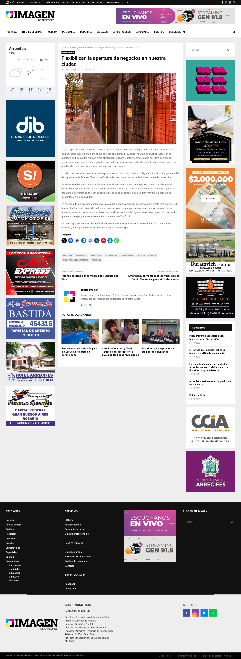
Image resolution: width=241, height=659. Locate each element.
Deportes (86, 32)
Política (52, 32)
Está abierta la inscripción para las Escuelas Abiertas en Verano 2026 (79, 351)
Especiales (142, 32)
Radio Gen (96, 260)
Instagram (70, 588)
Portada (11, 32)
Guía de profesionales (92, 2)
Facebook (70, 584)
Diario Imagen (71, 69)
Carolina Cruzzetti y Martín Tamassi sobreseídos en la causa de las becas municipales (120, 351)
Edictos (159, 32)
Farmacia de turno (75, 529)
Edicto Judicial (197, 395)
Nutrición (14, 580)
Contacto (126, 2)
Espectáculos (122, 32)
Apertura (67, 255)
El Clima (69, 520)
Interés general (31, 32)
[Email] (204, 613)
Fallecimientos (52, 2)
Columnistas (177, 32)
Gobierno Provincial (147, 255)
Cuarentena (96, 255)
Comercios (81, 255)
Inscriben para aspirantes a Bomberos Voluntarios (158, 350)
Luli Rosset (80, 656)
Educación (14, 573)
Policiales (68, 32)
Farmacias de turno (71, 2)
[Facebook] (186, 613)
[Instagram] (195, 613)
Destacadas (111, 255)
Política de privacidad (76, 561)
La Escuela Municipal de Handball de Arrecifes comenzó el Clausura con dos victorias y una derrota (209, 367)
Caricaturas (15, 565)
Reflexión (14, 576)
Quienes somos (112, 2)
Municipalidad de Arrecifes (75, 260)
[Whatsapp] (213, 613)
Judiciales (14, 569)
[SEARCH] (228, 50)
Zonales (102, 32)
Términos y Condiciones (78, 556)
